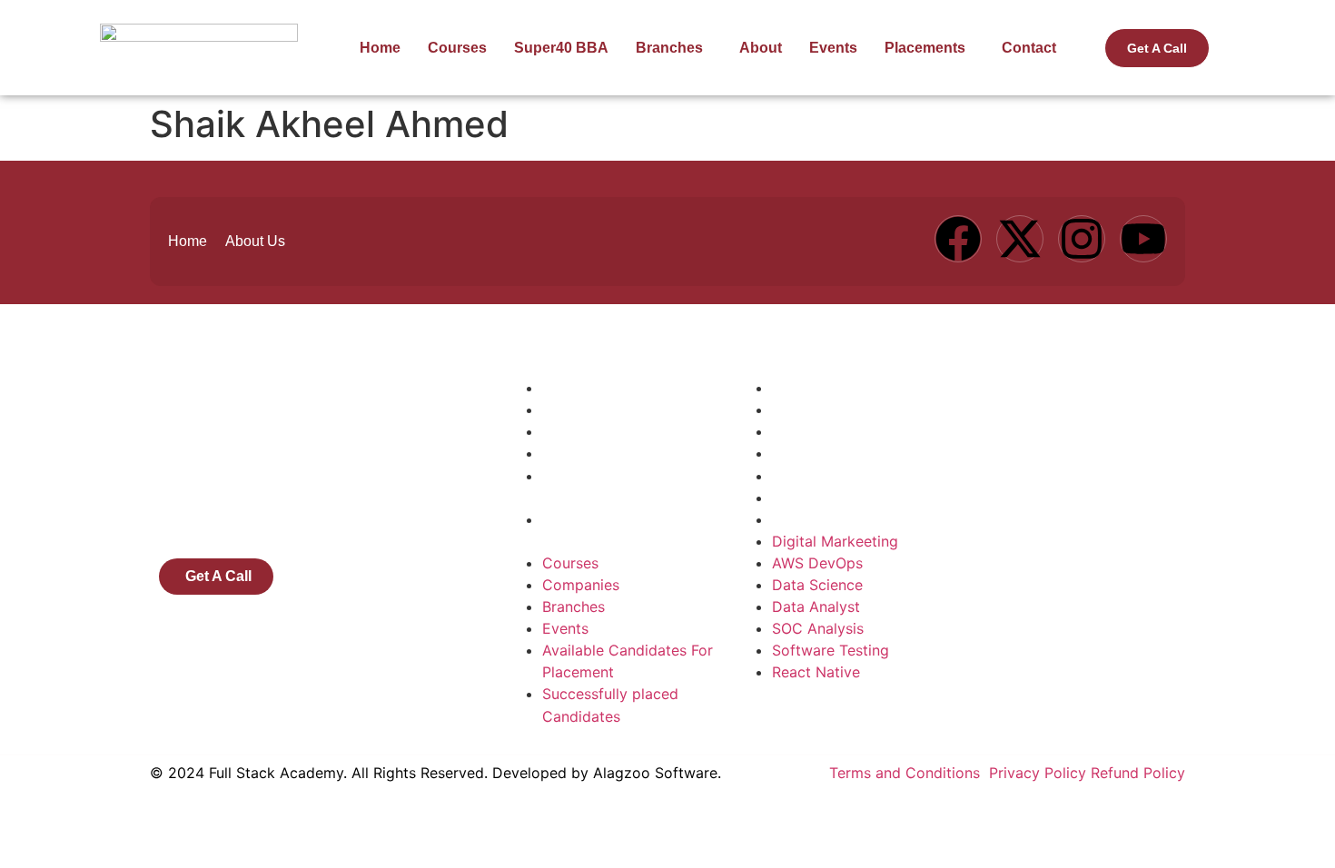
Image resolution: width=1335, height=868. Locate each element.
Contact (1029, 47)
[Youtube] (1143, 238)
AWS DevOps (817, 409)
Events (833, 47)
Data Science (817, 431)
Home (380, 47)
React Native (816, 519)
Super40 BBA (561, 47)
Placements (925, 47)
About (760, 47)
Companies (580, 409)
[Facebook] (958, 238)
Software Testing (830, 497)
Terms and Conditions (906, 773)
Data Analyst (816, 453)
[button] (674, 48)
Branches (669, 47)
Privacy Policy (1037, 773)
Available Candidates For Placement (627, 487)
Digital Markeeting (835, 388)
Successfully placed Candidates (610, 530)
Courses (457, 47)
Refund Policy (1138, 773)
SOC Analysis (818, 476)
